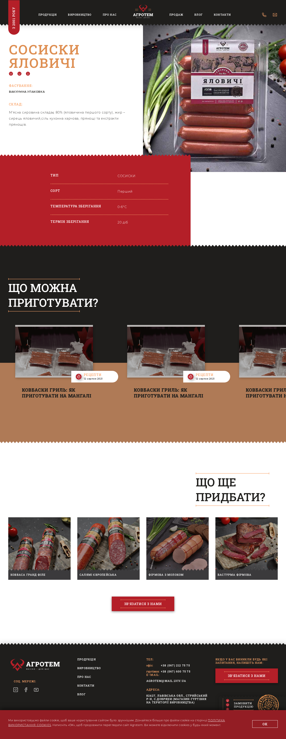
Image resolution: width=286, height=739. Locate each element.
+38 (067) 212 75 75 (175, 665)
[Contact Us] (264, 15)
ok (265, 724)
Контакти (222, 14)
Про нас (110, 14)
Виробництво (79, 14)
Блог (198, 14)
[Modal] (245, 705)
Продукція (47, 14)
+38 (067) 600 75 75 (175, 671)
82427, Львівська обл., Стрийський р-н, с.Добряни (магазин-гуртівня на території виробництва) (177, 699)
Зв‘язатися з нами (143, 604)
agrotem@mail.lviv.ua (166, 681)
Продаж (176, 14)
